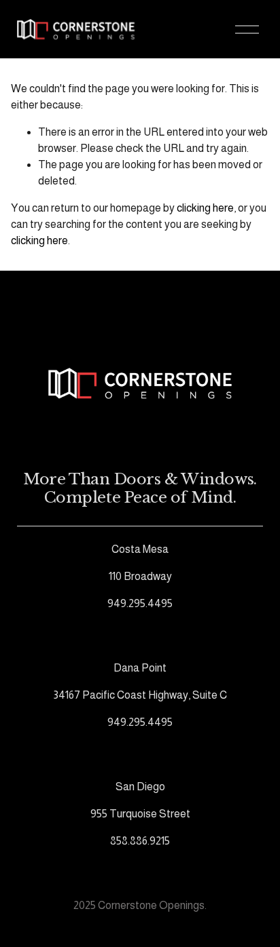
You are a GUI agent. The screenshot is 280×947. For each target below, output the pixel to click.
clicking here (205, 208)
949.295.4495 (140, 603)
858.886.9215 (140, 841)
